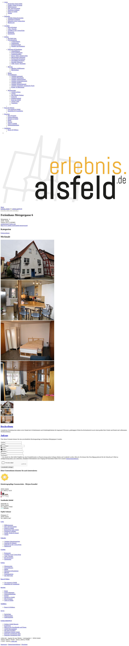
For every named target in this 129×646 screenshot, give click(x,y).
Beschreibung (7, 426)
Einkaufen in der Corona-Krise (16, 21)
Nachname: (4, 455)
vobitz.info (14, 641)
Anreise (13, 93)
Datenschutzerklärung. (72, 458)
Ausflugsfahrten (15, 41)
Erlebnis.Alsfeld (5, 209)
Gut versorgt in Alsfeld (14, 109)
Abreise (3, 444)
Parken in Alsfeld (12, 11)
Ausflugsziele (15, 43)
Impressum (4, 644)
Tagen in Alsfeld (12, 123)
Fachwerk (14, 96)
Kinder (4, 448)
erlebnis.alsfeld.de (17, 209)
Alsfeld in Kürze (15, 92)
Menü (2, 207)
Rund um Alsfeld (16, 100)
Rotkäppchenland (16, 98)
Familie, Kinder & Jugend (15, 5)
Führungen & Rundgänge (15, 49)
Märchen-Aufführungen (17, 68)
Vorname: (3, 453)
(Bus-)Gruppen (12, 115)
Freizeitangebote (12, 40)
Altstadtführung (15, 51)
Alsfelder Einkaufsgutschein (15, 18)
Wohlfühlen (7, 128)
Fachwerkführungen (16, 52)
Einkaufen (7, 16)
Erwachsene (4, 446)
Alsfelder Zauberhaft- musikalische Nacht (22, 85)
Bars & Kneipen (12, 27)
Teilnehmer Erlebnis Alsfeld (12, 632)
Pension (10, 122)
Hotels (9, 120)
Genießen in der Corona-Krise (16, 30)
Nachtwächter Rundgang (18, 59)
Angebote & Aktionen (14, 19)
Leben (6, 2)
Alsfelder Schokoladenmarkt (19, 81)
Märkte (10, 73)
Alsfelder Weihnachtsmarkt (18, 84)
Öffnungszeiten (8, 615)
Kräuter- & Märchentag (17, 87)
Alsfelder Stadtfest (16, 82)
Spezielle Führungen (17, 62)
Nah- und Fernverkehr (14, 8)
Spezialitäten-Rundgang (17, 60)
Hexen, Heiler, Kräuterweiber (19, 55)
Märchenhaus (15, 70)
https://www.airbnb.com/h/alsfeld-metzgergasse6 (14, 225)
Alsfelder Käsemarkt (17, 76)
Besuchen (7, 114)
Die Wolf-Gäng (12, 38)
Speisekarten (11, 33)
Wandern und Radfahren (18, 46)
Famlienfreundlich (16, 54)
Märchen (10, 67)
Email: (4, 449)
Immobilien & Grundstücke (15, 111)
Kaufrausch (7, 625)
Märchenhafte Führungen (18, 57)
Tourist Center (15, 101)
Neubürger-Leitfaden (13, 10)
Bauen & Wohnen (9, 108)
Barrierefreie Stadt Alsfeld (15, 3)
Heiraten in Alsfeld (13, 119)
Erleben (6, 37)
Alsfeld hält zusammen (10, 629)
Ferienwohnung (5, 233)
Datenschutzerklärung (14, 644)
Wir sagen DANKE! (10, 630)
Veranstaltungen (12, 74)
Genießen (7, 26)
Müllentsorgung (12, 7)
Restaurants (11, 32)
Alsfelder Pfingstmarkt (17, 78)
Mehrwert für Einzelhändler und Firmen (15, 627)
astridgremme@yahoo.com (8, 224)
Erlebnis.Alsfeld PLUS (6, 620)
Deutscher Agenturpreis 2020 (12, 635)
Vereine (10, 13)
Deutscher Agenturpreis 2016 (12, 633)
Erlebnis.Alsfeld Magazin (11, 624)
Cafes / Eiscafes (12, 29)
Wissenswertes (12, 90)
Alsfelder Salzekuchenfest (18, 79)
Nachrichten (7, 614)
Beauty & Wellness (13, 130)
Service (2, 610)
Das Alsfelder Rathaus (17, 95)
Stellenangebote (8, 617)
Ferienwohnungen (13, 117)
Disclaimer (24, 644)
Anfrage (4, 435)
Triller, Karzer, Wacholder (18, 63)
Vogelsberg (14, 103)
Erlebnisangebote (16, 44)
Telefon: (4, 451)
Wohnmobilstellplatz (13, 125)
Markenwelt (11, 22)
